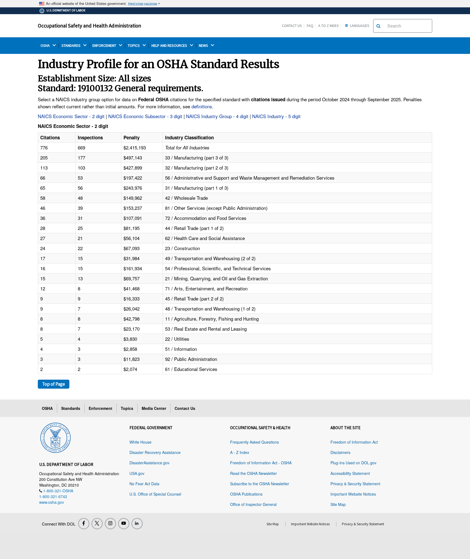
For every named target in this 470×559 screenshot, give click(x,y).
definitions (201, 106)
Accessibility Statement (350, 473)
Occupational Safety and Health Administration (89, 25)
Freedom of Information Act (354, 442)
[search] (378, 25)
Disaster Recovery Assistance (155, 452)
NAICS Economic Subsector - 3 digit (145, 116)
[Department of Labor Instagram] (110, 523)
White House (140, 442)
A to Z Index (328, 25)
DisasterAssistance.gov (149, 462)
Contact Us (292, 25)
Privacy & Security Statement (355, 483)
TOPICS (134, 45)
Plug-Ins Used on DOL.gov (353, 462)
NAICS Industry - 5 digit (276, 116)
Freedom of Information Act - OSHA (261, 462)
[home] (55, 437)
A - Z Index (239, 452)
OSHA (46, 45)
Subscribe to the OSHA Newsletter (259, 483)
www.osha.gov (51, 502)
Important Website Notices (353, 494)
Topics (127, 408)
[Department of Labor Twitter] (97, 523)
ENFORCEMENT (104, 45)
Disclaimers (340, 452)
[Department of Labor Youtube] (123, 523)
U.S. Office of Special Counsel (155, 494)
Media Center (154, 408)
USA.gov (136, 473)
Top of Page (53, 384)
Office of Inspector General (253, 504)
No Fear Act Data (144, 483)
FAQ (310, 25)
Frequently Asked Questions (254, 442)
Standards (70, 408)
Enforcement (100, 408)
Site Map (338, 504)
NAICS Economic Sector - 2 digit (71, 116)
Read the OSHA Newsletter (253, 473)
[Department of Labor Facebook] (83, 523)
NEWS (204, 45)
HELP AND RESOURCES (169, 45)
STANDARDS (71, 45)
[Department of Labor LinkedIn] (137, 523)
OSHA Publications (246, 494)
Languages (359, 25)
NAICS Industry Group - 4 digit (217, 116)
